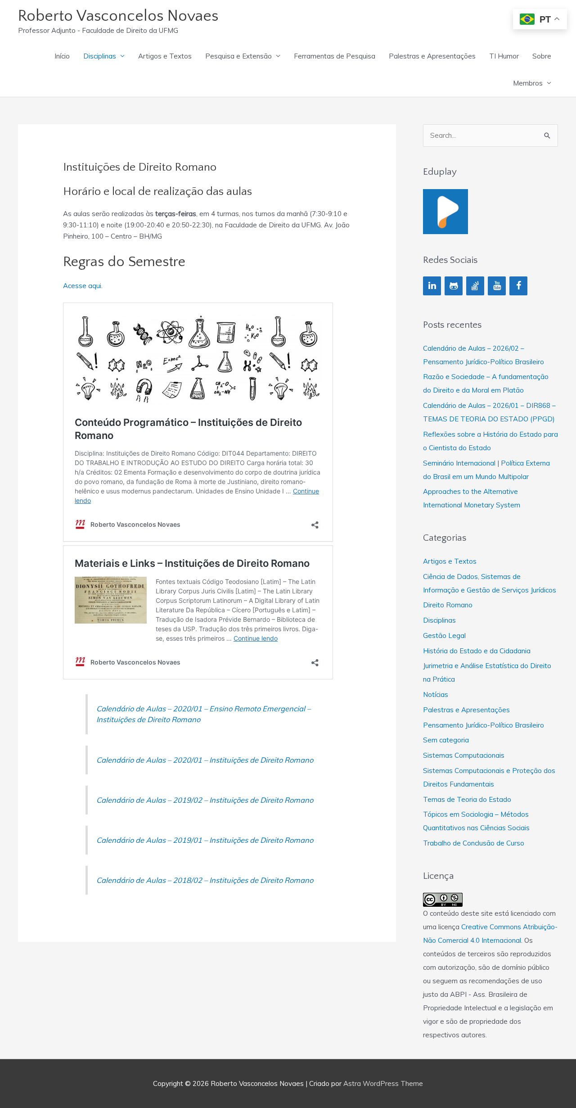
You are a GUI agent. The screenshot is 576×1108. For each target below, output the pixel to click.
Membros (528, 83)
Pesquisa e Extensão (238, 56)
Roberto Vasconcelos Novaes (118, 16)
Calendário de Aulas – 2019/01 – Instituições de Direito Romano (204, 840)
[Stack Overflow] (475, 285)
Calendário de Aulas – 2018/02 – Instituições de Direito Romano (204, 880)
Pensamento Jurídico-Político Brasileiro (483, 725)
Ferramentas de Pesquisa (334, 56)
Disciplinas (99, 56)
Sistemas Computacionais (463, 755)
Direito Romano (447, 605)
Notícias (435, 694)
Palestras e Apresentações (432, 56)
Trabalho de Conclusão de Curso (473, 843)
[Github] (454, 285)
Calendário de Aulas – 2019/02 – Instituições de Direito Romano (204, 800)
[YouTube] (497, 285)
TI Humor (504, 56)
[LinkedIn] (432, 285)
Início (62, 56)
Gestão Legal (444, 635)
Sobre (541, 56)
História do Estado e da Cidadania (477, 651)
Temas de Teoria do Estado (467, 799)
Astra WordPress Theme (383, 1083)
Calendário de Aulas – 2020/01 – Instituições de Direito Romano (204, 759)
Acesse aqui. (83, 285)
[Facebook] (518, 285)
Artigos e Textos (165, 56)
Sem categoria (446, 740)
